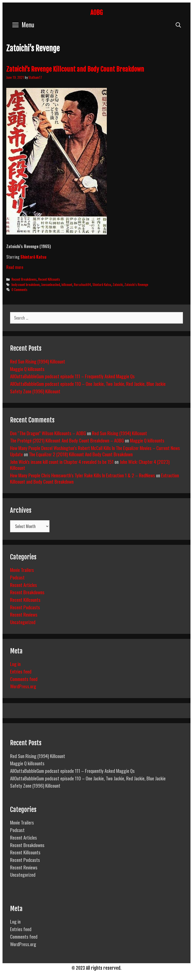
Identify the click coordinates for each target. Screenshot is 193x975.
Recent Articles (23, 584)
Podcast (17, 577)
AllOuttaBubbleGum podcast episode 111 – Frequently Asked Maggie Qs (72, 376)
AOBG (96, 12)
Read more (14, 267)
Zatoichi (118, 284)
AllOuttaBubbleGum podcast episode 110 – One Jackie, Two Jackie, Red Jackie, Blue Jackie (88, 383)
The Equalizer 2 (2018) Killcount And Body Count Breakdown (81, 454)
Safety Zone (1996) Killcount (35, 391)
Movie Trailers (22, 569)
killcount (67, 284)
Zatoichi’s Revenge (136, 284)
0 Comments (19, 289)
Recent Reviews (23, 614)
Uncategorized (22, 621)
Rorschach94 (82, 284)
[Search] (178, 24)
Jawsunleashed (50, 284)
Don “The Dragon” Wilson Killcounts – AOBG (48, 432)
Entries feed (20, 671)
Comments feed (23, 678)
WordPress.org (23, 686)
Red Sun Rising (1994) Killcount (37, 361)
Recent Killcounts (49, 279)
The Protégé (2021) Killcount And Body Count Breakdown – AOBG (67, 440)
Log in (15, 663)
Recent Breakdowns (24, 279)
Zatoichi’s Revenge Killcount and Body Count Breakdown (75, 69)
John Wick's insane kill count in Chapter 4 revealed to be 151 (62, 461)
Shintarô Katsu (33, 257)
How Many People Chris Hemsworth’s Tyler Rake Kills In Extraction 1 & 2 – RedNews (82, 475)
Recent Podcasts (25, 607)
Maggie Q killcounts (27, 368)
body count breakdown (26, 284)
